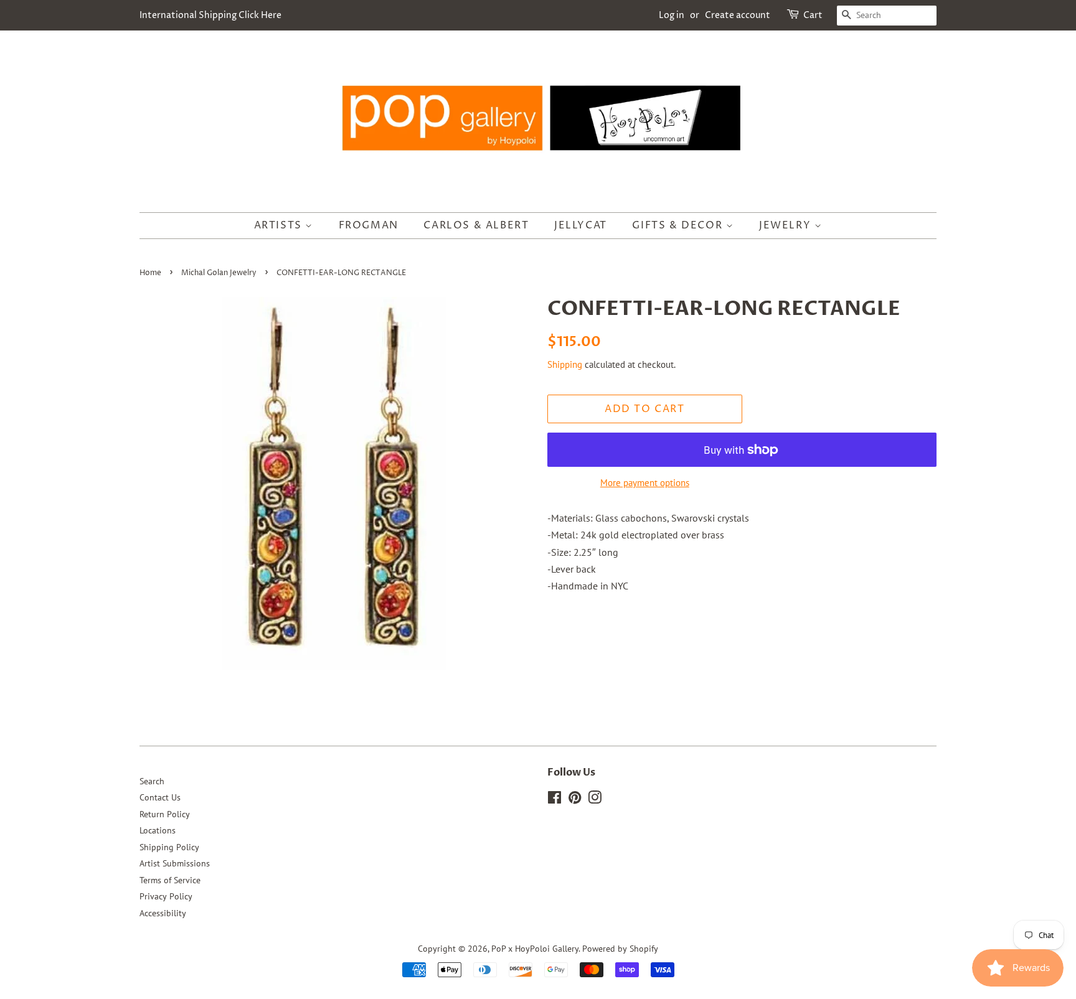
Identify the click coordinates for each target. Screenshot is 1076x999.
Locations (157, 830)
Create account (737, 15)
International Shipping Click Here (210, 15)
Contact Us (160, 797)
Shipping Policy (169, 847)
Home (150, 273)
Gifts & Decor (678, 225)
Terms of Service (170, 880)
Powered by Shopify (620, 948)
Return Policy (164, 814)
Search (151, 781)
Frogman (369, 225)
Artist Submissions (174, 863)
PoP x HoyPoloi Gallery (534, 948)
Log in (671, 15)
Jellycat (580, 225)
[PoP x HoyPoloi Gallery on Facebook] (554, 799)
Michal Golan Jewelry (219, 273)
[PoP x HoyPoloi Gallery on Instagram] (595, 799)
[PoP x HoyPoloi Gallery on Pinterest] (575, 799)
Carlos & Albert (476, 225)
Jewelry (786, 225)
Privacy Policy (165, 896)
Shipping (564, 364)
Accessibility (162, 913)
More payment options (644, 483)
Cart (813, 15)
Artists (280, 225)
